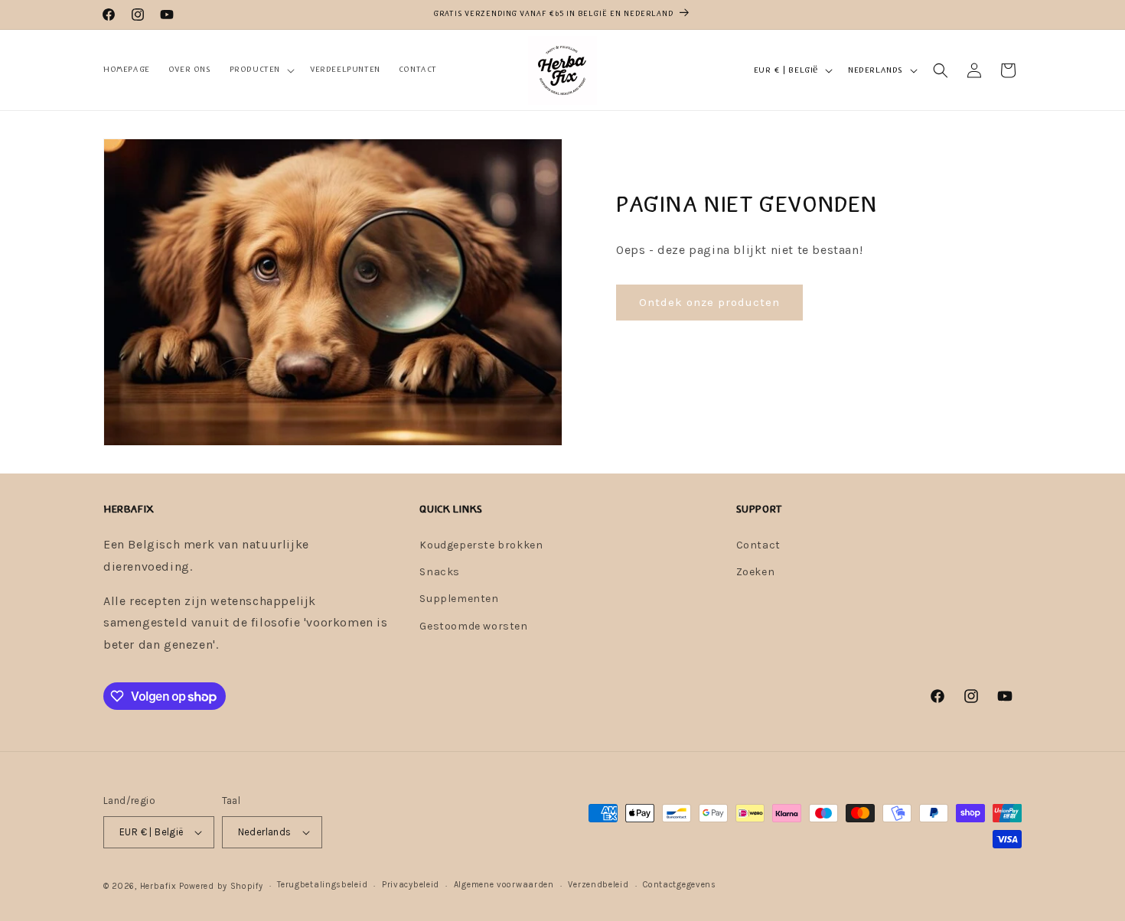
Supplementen (458, 598)
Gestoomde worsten (473, 626)
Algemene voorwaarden (504, 885)
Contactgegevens (679, 885)
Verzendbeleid (598, 885)
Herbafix (158, 886)
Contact (758, 545)
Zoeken (755, 571)
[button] (260, 70)
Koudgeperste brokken (481, 545)
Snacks (439, 571)
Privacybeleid (410, 885)
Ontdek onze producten (709, 302)
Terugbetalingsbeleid (322, 885)
